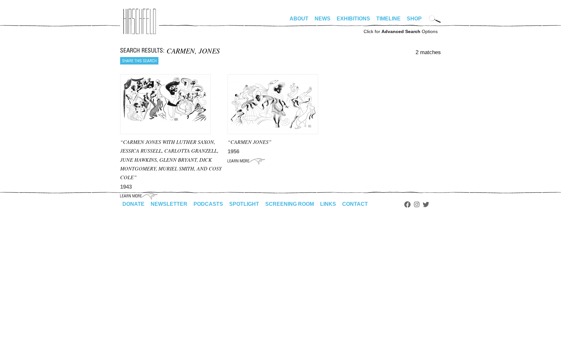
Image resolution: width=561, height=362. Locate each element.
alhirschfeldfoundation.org (139, 21)
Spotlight (244, 204)
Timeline (388, 18)
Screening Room (289, 204)
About (299, 18)
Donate (133, 204)
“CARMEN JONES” (249, 141)
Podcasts (208, 204)
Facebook (407, 204)
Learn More (246, 161)
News (322, 18)
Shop (414, 18)
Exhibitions (353, 18)
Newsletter (169, 204)
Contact (355, 204)
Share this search (139, 60)
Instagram (416, 204)
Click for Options (401, 31)
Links (328, 204)
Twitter (426, 204)
